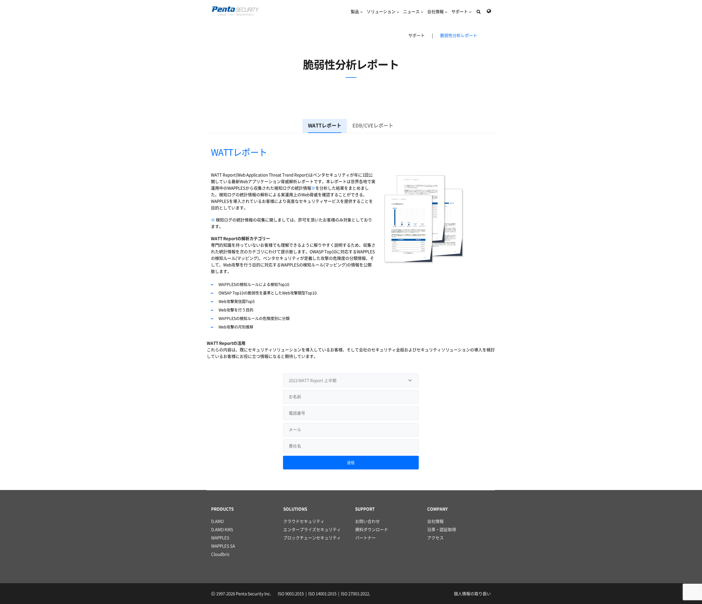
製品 (355, 12)
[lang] (489, 11)
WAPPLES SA (223, 546)
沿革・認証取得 (441, 530)
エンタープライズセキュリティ (312, 530)
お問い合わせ (367, 521)
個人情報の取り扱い (472, 594)
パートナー (365, 538)
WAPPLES (220, 538)
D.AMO (217, 521)
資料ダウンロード (371, 530)
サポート (459, 12)
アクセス (435, 538)
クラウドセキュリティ (303, 521)
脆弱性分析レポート (458, 35)
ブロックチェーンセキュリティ (312, 538)
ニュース (411, 12)
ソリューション (381, 12)
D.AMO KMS (222, 530)
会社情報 (435, 12)
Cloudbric (220, 554)
